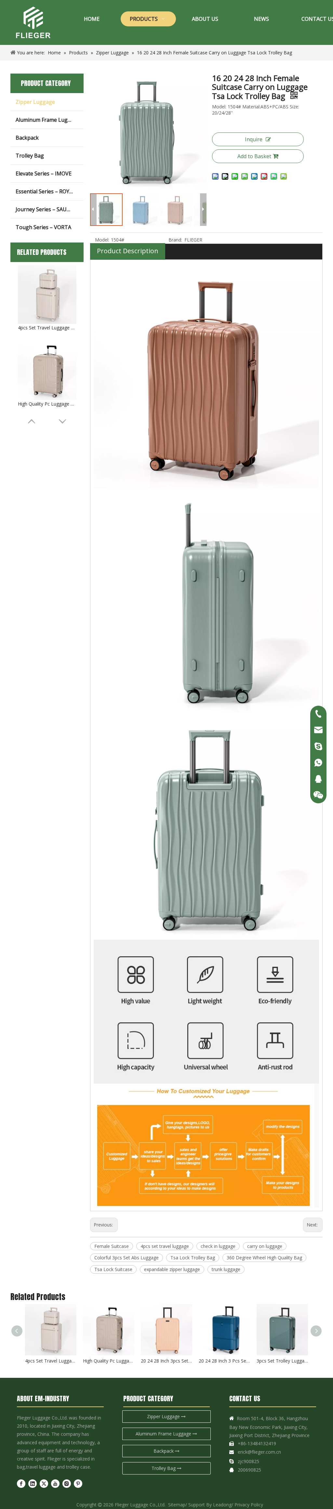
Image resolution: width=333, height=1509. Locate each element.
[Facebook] (21, 1483)
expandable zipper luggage (172, 1269)
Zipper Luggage (35, 101)
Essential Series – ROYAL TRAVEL (50, 191)
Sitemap (176, 1505)
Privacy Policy (248, 1505)
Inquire (253, 139)
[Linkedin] (32, 1483)
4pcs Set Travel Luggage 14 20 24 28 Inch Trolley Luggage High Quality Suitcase (47, 328)
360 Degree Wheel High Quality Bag (264, 1257)
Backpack (27, 137)
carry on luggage (264, 1246)
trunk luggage (226, 1269)
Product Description (127, 250)
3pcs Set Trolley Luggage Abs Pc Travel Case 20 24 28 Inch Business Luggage (282, 1361)
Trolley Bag (30, 155)
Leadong (222, 1505)
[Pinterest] (78, 1483)
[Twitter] (44, 1483)
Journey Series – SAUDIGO (48, 209)
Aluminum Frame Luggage (48, 119)
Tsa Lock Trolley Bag (192, 1257)
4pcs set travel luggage (164, 1246)
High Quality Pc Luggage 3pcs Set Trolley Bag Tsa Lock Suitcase (47, 404)
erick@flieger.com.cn (259, 1452)
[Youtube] (55, 1483)
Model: (102, 240)
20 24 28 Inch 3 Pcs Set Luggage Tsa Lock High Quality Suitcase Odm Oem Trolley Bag (224, 1361)
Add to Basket (254, 156)
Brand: (175, 240)
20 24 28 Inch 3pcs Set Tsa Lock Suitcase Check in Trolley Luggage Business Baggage (166, 1361)
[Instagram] (66, 1483)
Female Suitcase (111, 1246)
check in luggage (218, 1246)
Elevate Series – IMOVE (44, 173)
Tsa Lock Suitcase (113, 1269)
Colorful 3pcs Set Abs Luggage (126, 1257)
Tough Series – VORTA (43, 227)
